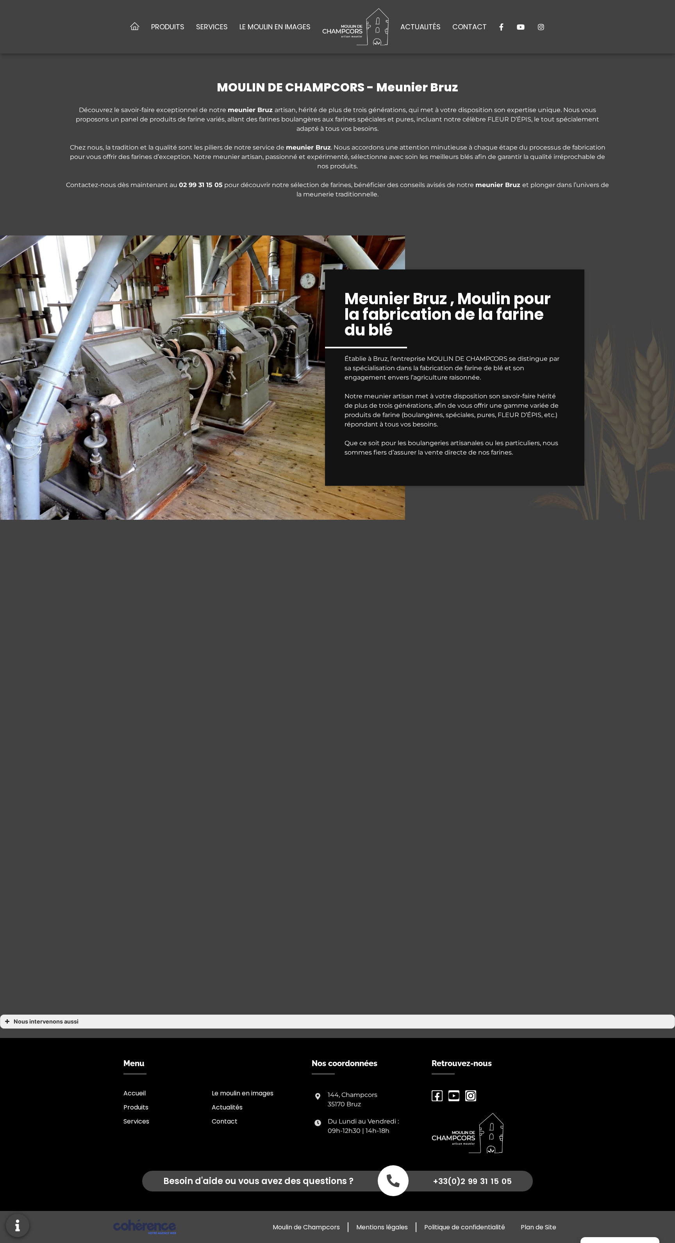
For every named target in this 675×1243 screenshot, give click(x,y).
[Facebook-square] (437, 1095)
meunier (301, 147)
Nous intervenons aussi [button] (46, 1021)
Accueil (134, 1093)
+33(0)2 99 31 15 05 (472, 1181)
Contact (469, 27)
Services (212, 27)
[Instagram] (470, 1095)
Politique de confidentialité (464, 1227)
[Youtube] (453, 1095)
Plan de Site (538, 1227)
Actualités (420, 27)
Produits (167, 27)
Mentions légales (382, 1227)
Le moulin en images (275, 27)
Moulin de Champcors (306, 1227)
